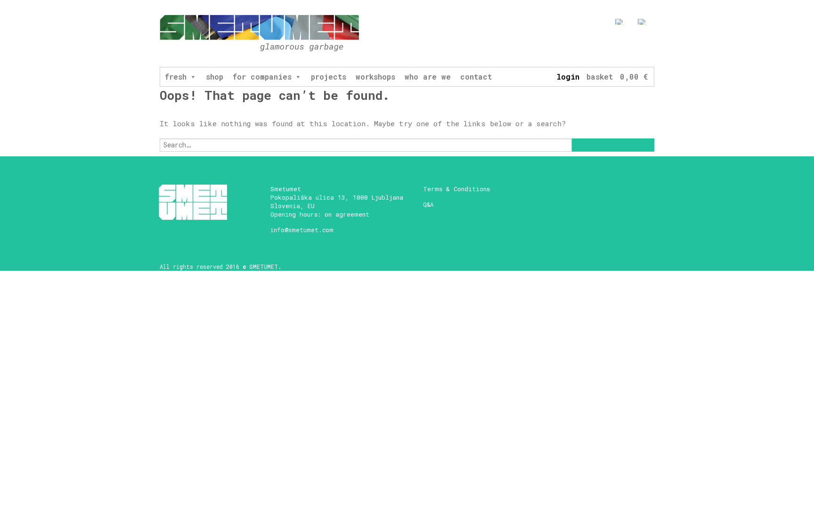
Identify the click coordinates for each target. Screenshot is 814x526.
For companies (262, 76)
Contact (476, 76)
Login (567, 76)
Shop (214, 76)
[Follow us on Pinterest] (650, 45)
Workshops (375, 76)
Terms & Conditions (456, 189)
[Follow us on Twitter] (633, 45)
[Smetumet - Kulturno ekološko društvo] (259, 34)
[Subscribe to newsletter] (581, 45)
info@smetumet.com (302, 230)
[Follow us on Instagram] (615, 45)
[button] (192, 76)
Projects (328, 76)
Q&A (428, 204)
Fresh (176, 76)
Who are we (428, 76)
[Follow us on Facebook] (598, 45)
